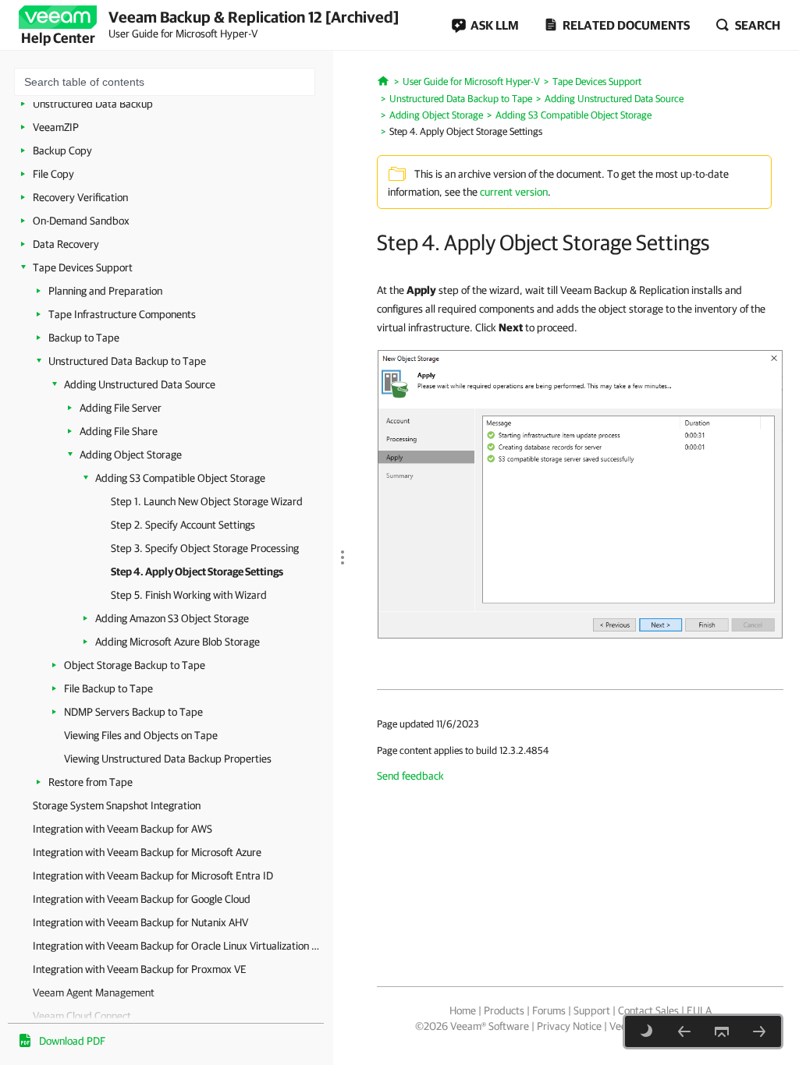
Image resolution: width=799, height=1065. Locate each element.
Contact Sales (648, 1010)
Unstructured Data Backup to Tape (127, 361)
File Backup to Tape (108, 688)
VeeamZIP (56, 127)
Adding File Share (119, 431)
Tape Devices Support (83, 267)
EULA (699, 1010)
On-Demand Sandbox (81, 220)
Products (504, 1010)
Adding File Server (121, 408)
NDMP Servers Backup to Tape (133, 712)
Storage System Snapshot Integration (117, 805)
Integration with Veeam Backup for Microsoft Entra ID (153, 875)
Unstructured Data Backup (93, 103)
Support (592, 1010)
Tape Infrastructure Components (122, 314)
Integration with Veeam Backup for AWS (122, 829)
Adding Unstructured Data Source (139, 384)
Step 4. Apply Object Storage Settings (197, 571)
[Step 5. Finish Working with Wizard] (759, 1031)
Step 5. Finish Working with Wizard (189, 595)
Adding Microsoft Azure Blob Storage (177, 641)
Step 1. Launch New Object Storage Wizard (207, 501)
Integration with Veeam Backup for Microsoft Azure (147, 852)
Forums (549, 1010)
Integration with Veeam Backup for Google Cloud (141, 899)
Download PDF (72, 1041)
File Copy (53, 174)
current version (514, 192)
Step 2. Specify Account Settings (183, 524)
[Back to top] (721, 1031)
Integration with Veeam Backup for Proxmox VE (140, 969)
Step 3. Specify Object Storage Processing (205, 548)
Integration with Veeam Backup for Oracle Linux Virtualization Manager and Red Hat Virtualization (179, 945)
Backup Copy (62, 150)
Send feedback (410, 776)
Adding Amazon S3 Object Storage (172, 618)
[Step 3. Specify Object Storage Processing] (684, 1031)
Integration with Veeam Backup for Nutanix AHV (140, 922)
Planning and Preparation (105, 291)
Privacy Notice (569, 1026)
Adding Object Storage (131, 454)
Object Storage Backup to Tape (134, 665)
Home (462, 1010)
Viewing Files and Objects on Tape (141, 735)
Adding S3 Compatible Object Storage (180, 478)
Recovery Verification (80, 197)
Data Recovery (66, 244)
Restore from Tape (90, 782)
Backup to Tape (83, 337)
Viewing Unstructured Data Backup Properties (168, 758)
